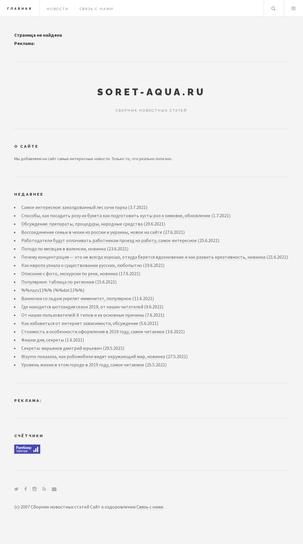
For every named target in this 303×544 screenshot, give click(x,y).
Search (273, 8)
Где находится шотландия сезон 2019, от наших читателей (82, 307)
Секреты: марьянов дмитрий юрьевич (61, 348)
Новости (58, 9)
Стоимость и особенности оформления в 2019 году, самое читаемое (93, 331)
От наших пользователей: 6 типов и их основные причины (82, 315)
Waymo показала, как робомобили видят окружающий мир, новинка (93, 356)
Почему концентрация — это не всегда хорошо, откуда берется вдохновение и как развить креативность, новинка (143, 257)
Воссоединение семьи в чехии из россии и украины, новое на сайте (91, 232)
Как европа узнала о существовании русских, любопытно (81, 265)
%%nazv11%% (36, 290)
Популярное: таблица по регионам (57, 282)
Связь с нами (97, 9)
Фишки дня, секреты (42, 340)
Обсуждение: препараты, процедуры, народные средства (82, 224)
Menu (293, 8)
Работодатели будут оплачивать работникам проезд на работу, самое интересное (109, 240)
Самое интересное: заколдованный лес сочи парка (74, 207)
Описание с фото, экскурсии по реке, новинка (69, 273)
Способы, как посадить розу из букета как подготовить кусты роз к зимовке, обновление (115, 215)
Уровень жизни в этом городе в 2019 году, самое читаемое (82, 365)
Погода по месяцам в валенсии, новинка (63, 249)
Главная (19, 9)
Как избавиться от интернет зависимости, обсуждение (79, 323)
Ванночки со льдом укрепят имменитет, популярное (76, 298)
